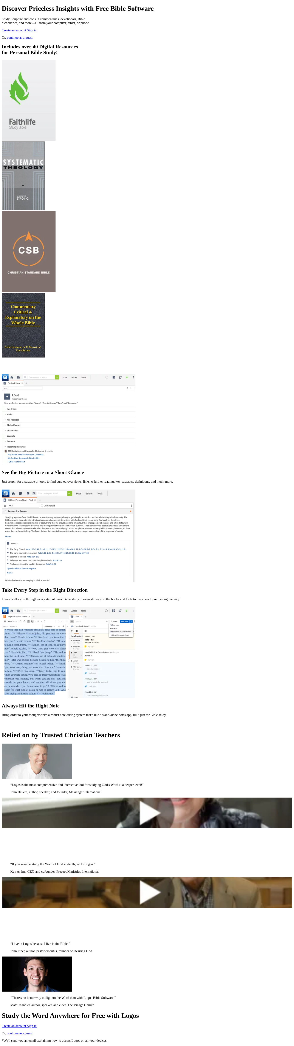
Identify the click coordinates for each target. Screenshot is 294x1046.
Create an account (14, 30)
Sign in (32, 30)
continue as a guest (19, 37)
